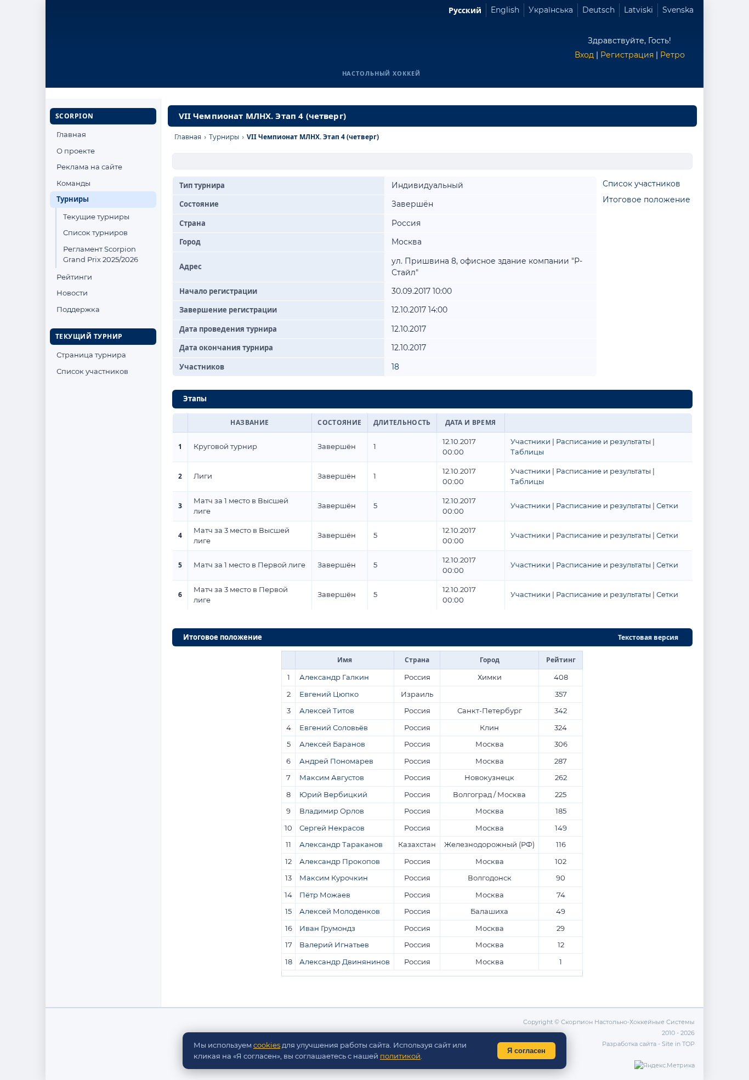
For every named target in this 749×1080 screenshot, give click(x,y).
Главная (71, 134)
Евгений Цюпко (329, 694)
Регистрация (627, 55)
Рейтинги (74, 276)
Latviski (638, 10)
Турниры (72, 199)
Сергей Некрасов (332, 827)
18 (395, 367)
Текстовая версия (648, 637)
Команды (73, 183)
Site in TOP (678, 1044)
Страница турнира (91, 354)
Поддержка (78, 309)
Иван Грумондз (327, 928)
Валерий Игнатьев (334, 944)
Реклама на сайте (89, 166)
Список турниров (95, 232)
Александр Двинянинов (344, 961)
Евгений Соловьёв (333, 727)
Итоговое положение (646, 199)
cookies (266, 1045)
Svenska (678, 10)
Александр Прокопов (339, 861)
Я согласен (526, 1051)
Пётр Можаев (324, 894)
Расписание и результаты (603, 441)
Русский (465, 10)
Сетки (667, 505)
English (505, 10)
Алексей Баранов (332, 744)
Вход (584, 55)
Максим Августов (331, 777)
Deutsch (598, 10)
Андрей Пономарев (336, 761)
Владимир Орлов (331, 810)
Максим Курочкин (333, 877)
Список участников (92, 371)
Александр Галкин (334, 677)
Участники (530, 441)
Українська (551, 10)
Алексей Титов (326, 710)
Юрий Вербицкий (333, 794)
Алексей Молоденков (339, 911)
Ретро (672, 55)
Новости (72, 292)
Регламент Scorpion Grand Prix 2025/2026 (100, 254)
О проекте (75, 150)
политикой (400, 1055)
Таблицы (527, 451)
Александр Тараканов (341, 844)
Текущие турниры (96, 216)
